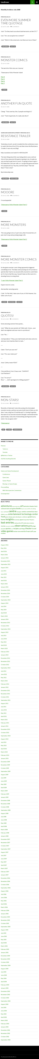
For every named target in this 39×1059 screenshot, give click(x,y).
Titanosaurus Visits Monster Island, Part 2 (14, 239)
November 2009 (5, 765)
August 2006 (4, 891)
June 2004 (4, 975)
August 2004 (4, 968)
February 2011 (5, 723)
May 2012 (3, 677)
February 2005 (5, 949)
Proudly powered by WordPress (8, 1056)
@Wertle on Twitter (6, 455)
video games (14, 178)
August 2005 (4, 930)
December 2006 (5, 878)
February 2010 (5, 755)
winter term (17, 531)
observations (17, 429)
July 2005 (3, 933)
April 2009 (4, 787)
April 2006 (4, 904)
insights (10, 519)
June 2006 (4, 897)
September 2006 (5, 888)
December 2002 (5, 1030)
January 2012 (4, 687)
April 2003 (4, 1017)
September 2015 (5, 564)
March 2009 (4, 791)
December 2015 (5, 561)
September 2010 (5, 736)
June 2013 (4, 638)
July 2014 (3, 606)
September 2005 (5, 926)
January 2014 (4, 619)
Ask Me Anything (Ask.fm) (8, 458)
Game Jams (6, 477)
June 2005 (4, 936)
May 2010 (3, 745)
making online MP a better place (22, 523)
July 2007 (3, 855)
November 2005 (5, 920)
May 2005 (3, 939)
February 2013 (5, 651)
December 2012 (5, 658)
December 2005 (5, 917)
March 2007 (4, 868)
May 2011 (3, 713)
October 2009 (5, 768)
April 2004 (4, 981)
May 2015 (3, 577)
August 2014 (4, 603)
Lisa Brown (5, 2)
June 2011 (4, 710)
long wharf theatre (28, 519)
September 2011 (5, 700)
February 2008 (5, 833)
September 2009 (5, 771)
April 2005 (4, 943)
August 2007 (4, 852)
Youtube (5, 452)
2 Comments (15, 26)
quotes (13, 46)
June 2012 (4, 674)
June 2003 (4, 1010)
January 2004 (4, 988)
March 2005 (4, 946)
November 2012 (5, 661)
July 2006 (3, 894)
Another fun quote (16, 103)
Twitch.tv (5, 449)
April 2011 (4, 716)
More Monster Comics (19, 259)
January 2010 (4, 758)
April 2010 (4, 748)
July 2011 (3, 706)
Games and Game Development (10, 132)
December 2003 (5, 991)
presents (3, 528)
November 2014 (5, 593)
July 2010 (3, 742)
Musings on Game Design (10, 484)
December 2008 (5, 800)
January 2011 (4, 726)
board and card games (9, 508)
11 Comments (15, 403)
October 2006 (5, 884)
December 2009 (5, 761)
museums (8, 526)
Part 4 (3, 77)
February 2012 (5, 684)
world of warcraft (27, 531)
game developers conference (20, 517)
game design (8, 517)
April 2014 (4, 613)
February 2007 (5, 871)
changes (19, 511)
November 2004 (5, 959)
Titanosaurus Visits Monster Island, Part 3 (14, 204)
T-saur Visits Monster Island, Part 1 (12, 280)
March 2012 (4, 681)
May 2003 (3, 1014)
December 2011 (5, 690)
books (18, 508)
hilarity (34, 517)
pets (30, 526)
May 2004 (3, 978)
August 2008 (4, 813)
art (3, 429)
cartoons (6, 511)
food (3, 516)
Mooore (7, 192)
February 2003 (5, 1023)
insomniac (5, 46)
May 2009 (3, 784)
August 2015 (4, 567)
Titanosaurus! (5, 423)
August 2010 (4, 739)
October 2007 (5, 845)
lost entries (7, 522)
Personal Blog (5, 17)
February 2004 (5, 985)
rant (12, 528)
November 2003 (5, 994)
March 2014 (4, 616)
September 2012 (5, 668)
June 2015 (4, 574)
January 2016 (4, 558)
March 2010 (4, 752)
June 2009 (4, 781)
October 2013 (5, 626)
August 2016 (4, 545)
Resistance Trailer (15, 136)
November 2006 (5, 881)
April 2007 (4, 865)
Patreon (3, 445)
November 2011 (5, 693)
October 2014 (5, 596)
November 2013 (5, 622)
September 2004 (5, 965)
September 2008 (5, 810)
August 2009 (4, 774)
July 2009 (3, 778)
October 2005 (5, 923)
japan (21, 519)
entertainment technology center (23, 514)
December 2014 (5, 590)
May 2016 (3, 548)
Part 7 (3, 83)
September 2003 (5, 1001)
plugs (34, 526)
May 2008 (3, 823)
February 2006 (5, 910)
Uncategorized (5, 493)
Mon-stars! (10, 400)
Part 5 (3, 79)
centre (12, 511)
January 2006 (4, 913)
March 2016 (4, 554)
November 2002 (5, 1033)
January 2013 (4, 655)
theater (28, 528)
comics (4, 89)
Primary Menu (37, 2)
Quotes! (7, 315)
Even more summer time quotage (16, 21)
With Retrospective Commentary (12, 490)
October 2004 (5, 962)
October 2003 (5, 998)
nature (12, 526)
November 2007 (5, 842)
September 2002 (5, 1040)
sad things (22, 528)
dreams (6, 514)
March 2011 (4, 719)
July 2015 (3, 571)
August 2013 (4, 632)
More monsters (13, 224)
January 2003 (4, 1027)
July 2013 (3, 635)
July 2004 (3, 972)
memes (32, 523)
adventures (6, 506)
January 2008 (4, 836)
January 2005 (4, 952)
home (3, 519)
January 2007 (4, 875)
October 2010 (5, 732)
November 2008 (5, 803)
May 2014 (3, 609)
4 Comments (15, 195)
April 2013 (4, 645)
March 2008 (4, 829)
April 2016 (4, 551)
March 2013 (4, 648)
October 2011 (5, 697)
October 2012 (5, 664)
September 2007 (5, 849)
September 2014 (5, 600)
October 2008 (5, 807)
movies (3, 526)
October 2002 (5, 1036)
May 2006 (3, 900)
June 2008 (4, 820)
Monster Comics (14, 60)
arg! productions (16, 506)
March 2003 (4, 1020)
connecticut (31, 512)
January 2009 (4, 797)
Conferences (6, 474)
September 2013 (5, 629)
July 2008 (3, 816)
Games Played (7, 480)
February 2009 (5, 794)
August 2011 (4, 703)
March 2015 (4, 583)
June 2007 (4, 858)
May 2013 (3, 642)
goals (30, 517)
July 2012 (3, 671)
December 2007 (5, 839)
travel (34, 529)
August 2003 (4, 1004)
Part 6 (3, 81)
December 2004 (5, 955)
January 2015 (4, 587)
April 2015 (4, 580)
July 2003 (3, 1007)
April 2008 (4, 826)
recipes (16, 529)
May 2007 (3, 862)
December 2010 (5, 729)
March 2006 (4, 907)
